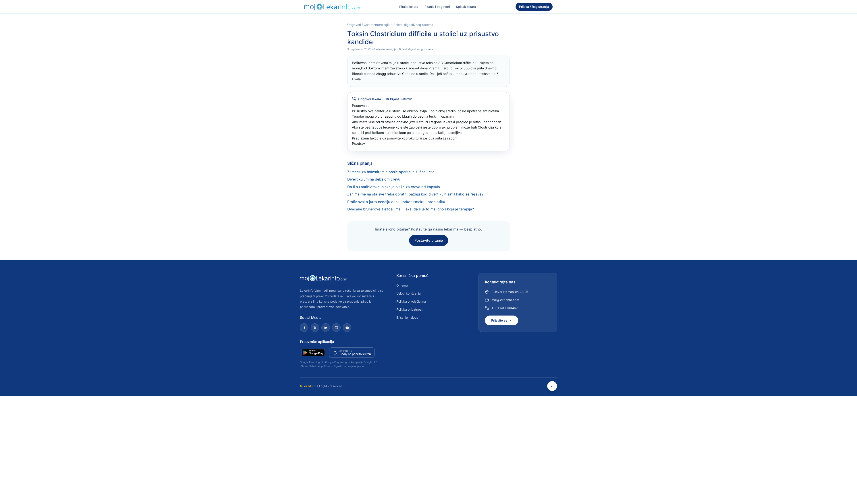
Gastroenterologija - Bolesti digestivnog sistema (398, 25)
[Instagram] (336, 327)
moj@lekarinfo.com (505, 300)
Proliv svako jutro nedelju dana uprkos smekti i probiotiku (396, 201)
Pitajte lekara (408, 6)
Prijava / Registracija (534, 6)
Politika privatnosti (409, 309)
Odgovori (354, 25)
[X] (315, 327)
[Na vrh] (552, 386)
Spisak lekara (466, 6)
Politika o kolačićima (411, 301)
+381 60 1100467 (504, 308)
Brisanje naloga (407, 317)
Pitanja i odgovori (437, 6)
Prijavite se (499, 320)
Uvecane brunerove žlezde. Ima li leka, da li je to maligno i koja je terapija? (410, 209)
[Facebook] (304, 327)
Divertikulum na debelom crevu (373, 179)
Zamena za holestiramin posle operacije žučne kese (391, 172)
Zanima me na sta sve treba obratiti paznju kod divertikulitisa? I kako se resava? (415, 194)
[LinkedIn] (325, 327)
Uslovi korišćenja (408, 293)
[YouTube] (347, 327)
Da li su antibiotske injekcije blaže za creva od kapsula (393, 187)
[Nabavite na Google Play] (313, 352)
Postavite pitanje (428, 240)
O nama (402, 285)
